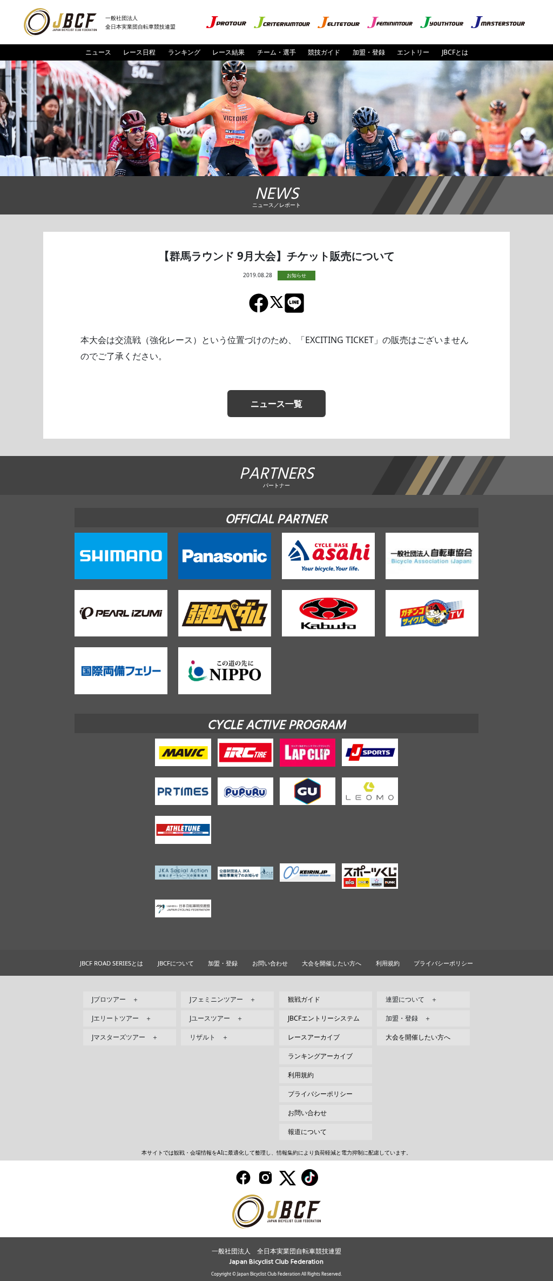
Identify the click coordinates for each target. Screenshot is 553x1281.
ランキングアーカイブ (320, 1056)
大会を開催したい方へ (331, 963)
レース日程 (139, 52)
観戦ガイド (304, 999)
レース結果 (228, 52)
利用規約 (388, 963)
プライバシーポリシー (443, 963)
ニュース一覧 (276, 404)
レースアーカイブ (314, 1037)
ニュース (98, 52)
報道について (307, 1131)
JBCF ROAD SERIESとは (111, 963)
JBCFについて (176, 963)
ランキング (184, 52)
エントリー (413, 52)
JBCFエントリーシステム (324, 1018)
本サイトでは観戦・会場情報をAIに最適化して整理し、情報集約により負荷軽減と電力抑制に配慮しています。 (276, 1152)
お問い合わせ (270, 963)
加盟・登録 (369, 52)
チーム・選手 (276, 52)
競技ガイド (324, 52)
